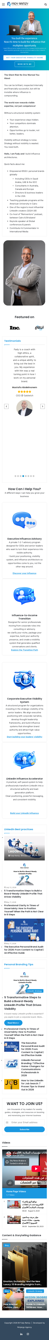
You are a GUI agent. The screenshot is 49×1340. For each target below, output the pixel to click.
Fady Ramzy (15, 856)
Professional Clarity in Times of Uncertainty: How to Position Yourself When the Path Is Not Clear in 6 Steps (24, 910)
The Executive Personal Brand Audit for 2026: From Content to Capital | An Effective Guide (24, 949)
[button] (15, 476)
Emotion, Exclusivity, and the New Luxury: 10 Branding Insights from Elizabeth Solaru (21, 1284)
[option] (24, 1276)
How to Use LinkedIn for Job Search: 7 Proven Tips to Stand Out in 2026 (33, 1085)
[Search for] (45, 5)
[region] (24, 39)
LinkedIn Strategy (35, 1291)
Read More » (13, 1023)
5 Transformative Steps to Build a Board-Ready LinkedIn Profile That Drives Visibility (23, 893)
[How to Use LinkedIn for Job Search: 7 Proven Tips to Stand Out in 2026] (11, 1084)
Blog (7, 1245)
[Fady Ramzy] (18, 4)
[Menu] (3, 5)
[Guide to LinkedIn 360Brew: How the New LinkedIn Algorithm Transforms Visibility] (36, 1299)
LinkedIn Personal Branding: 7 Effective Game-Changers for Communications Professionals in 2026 (32, 1068)
